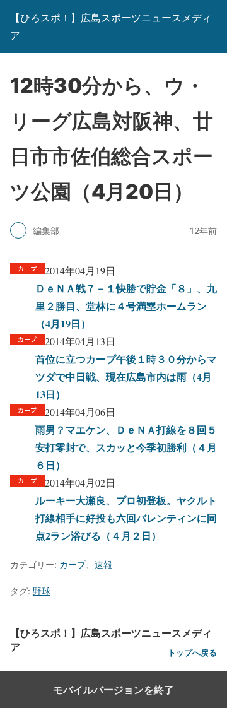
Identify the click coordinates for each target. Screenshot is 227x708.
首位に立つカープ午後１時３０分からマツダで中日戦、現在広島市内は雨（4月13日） (126, 376)
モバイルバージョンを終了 (113, 689)
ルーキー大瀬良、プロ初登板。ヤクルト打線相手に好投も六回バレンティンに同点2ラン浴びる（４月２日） (126, 518)
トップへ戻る (192, 653)
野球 (41, 591)
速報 (103, 564)
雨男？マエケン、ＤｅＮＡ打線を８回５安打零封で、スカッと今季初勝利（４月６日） (126, 447)
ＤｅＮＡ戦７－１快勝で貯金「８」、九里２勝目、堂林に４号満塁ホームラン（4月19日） (126, 306)
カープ (72, 564)
